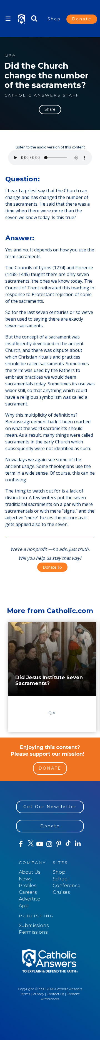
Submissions (34, 925)
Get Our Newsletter (50, 806)
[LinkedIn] (77, 844)
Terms (25, 994)
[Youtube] (39, 844)
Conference (66, 885)
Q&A (10, 55)
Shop (54, 18)
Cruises (61, 892)
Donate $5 (52, 567)
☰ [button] (8, 18)
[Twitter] (30, 844)
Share (50, 109)
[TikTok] (68, 844)
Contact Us (55, 994)
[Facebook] (21, 844)
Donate (82, 18)
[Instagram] (49, 844)
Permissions (33, 932)
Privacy (38, 994)
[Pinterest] (59, 844)
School (61, 879)
